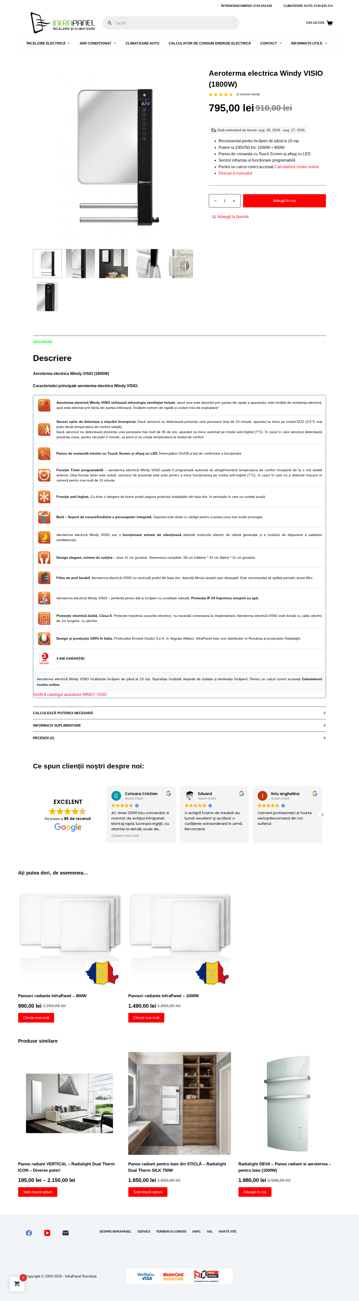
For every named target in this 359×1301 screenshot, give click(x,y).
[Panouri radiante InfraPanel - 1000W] (179, 935)
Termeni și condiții (171, 1231)
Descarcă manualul (235, 173)
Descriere (43, 342)
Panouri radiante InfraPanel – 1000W (163, 996)
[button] (230, 217)
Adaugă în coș (284, 200)
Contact (268, 43)
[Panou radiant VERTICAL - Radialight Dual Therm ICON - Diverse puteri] (69, 1103)
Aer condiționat (95, 43)
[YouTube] (47, 1233)
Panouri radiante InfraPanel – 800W (52, 996)
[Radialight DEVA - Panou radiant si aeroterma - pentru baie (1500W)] (289, 1103)
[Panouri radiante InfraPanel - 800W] (69, 935)
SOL (210, 1231)
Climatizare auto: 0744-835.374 (308, 6)
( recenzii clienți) (248, 94)
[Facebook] (29, 1233)
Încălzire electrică (46, 43)
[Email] (66, 1233)
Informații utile (306, 43)
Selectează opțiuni (37, 1192)
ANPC (196, 1231)
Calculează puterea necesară (63, 713)
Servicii (143, 1231)
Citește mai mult (36, 1018)
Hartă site (227, 1231)
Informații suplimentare (57, 725)
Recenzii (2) (43, 738)
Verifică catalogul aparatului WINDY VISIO (70, 694)
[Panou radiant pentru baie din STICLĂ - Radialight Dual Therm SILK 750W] (179, 1103)
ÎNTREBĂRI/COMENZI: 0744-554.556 (246, 6)
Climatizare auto (142, 43)
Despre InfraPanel (115, 1231)
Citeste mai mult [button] (125, 836)
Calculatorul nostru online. (297, 167)
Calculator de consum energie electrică (210, 43)
